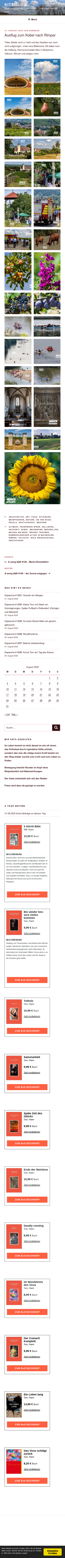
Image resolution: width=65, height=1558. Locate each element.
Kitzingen (45, 517)
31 (7, 706)
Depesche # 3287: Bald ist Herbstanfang (24, 643)
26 (24, 700)
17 (7, 694)
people (13, 522)
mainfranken (16, 520)
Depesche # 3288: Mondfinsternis (21, 633)
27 (32, 700)
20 (32, 694)
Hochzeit (14, 529)
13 (32, 688)
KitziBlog (16, 4)
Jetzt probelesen (32, 842)
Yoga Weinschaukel (42, 538)
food (34, 517)
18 (15, 694)
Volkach (23, 538)
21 (41, 694)
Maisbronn (36, 529)
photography (27, 522)
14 (41, 688)
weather (42, 522)
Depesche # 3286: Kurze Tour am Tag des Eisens (29, 652)
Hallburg (48, 527)
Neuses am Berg (18, 532)
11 (15, 688)
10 (7, 688)
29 (49, 700)
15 (49, 688)
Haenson (34, 30)
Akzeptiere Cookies (52, 1552)
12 (24, 688)
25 (15, 700)
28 (41, 700)
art (28, 517)
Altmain (13, 527)
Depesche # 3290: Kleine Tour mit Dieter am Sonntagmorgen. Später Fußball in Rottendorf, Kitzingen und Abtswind (32, 608)
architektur (16, 517)
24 (7, 700)
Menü (34, 19)
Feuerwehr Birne (30, 527)
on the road (43, 520)
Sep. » (14, 714)
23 (57, 694)
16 (57, 688)
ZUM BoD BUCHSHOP (27, 894)
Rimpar (13, 538)
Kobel (24, 529)
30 (57, 700)
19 (24, 694)
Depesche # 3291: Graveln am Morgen (24, 595)
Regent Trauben (39, 532)
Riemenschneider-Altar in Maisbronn (31, 535)
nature (30, 520)
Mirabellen (51, 529)
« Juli (7, 714)
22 (49, 694)
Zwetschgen (16, 540)
